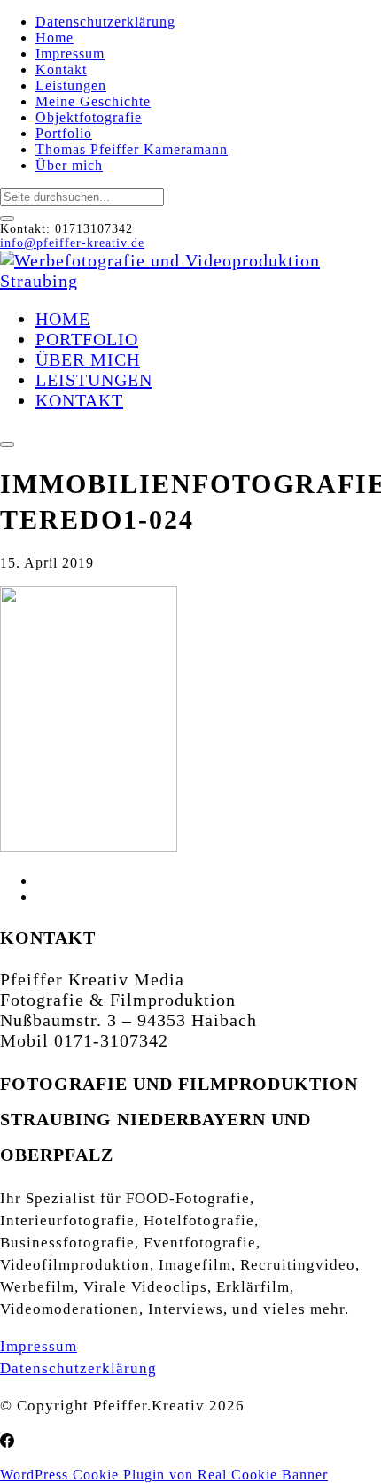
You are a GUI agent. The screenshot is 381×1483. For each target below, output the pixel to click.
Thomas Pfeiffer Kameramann (131, 149)
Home (54, 37)
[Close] (7, 218)
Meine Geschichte (93, 101)
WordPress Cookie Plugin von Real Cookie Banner (164, 1474)
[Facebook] (7, 1441)
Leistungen (70, 85)
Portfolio (63, 133)
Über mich (69, 165)
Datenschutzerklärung (105, 21)
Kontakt (61, 69)
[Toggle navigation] (7, 444)
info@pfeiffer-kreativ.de (72, 243)
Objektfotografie (88, 117)
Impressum (70, 53)
